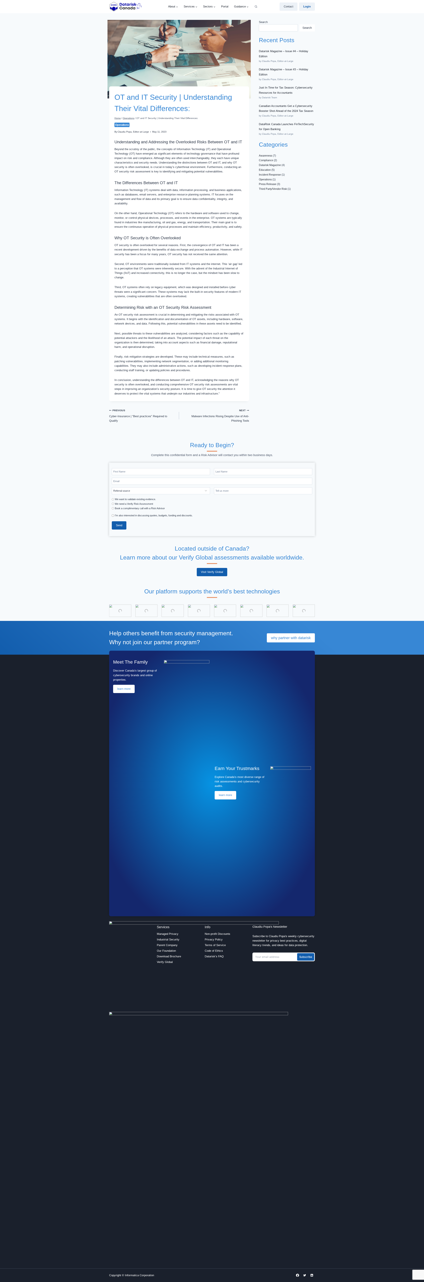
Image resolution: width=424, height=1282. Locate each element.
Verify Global (165, 962)
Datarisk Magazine (270, 165)
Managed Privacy (167, 933)
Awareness (265, 155)
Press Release (267, 184)
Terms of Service (215, 945)
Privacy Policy (214, 939)
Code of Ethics (214, 950)
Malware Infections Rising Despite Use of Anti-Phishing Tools (220, 415)
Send (119, 525)
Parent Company (167, 945)
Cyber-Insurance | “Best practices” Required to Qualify (138, 415)
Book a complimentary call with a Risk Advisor (140, 508)
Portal (224, 6)
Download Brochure (169, 956)
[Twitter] (305, 1275)
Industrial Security (168, 939)
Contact (288, 6)
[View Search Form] (256, 6)
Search (263, 22)
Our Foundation (166, 950)
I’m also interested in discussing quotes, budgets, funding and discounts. (154, 515)
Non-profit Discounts (217, 933)
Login (307, 6)
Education (265, 169)
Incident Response (270, 174)
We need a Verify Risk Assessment (134, 503)
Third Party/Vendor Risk (273, 188)
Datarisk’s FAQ (214, 956)
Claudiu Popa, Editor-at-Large (133, 132)
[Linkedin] (312, 1275)
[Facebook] (297, 1275)
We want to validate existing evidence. (135, 499)
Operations (122, 124)
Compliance (266, 160)
